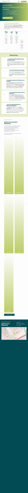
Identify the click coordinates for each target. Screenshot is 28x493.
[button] (19, 1)
